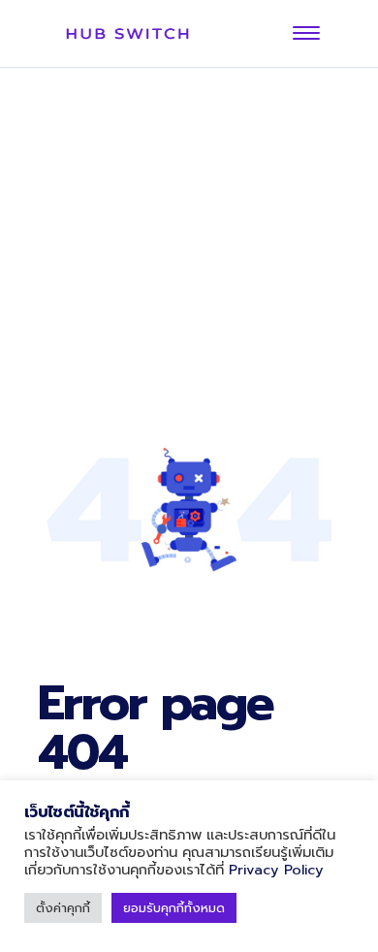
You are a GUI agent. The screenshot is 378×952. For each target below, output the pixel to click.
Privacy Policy (276, 869)
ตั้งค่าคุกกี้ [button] (63, 908)
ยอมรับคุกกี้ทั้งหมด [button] (174, 908)
